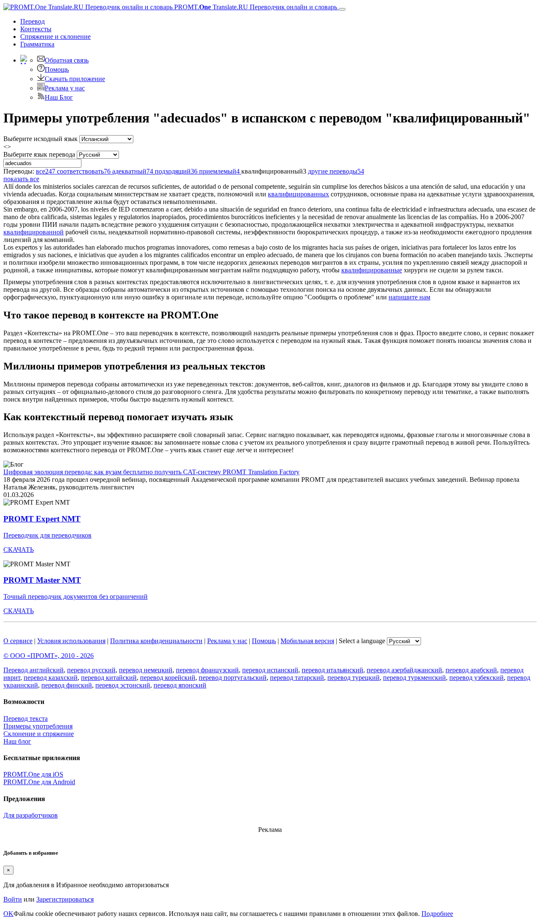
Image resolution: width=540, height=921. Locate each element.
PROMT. (255, 7)
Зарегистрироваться (65, 899)
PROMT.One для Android (39, 781)
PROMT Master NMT (42, 580)
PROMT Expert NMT (42, 518)
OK (8, 913)
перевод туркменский (414, 677)
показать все (21, 178)
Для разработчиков (30, 815)
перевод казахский (51, 677)
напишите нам (409, 297)
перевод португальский (233, 677)
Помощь (57, 69)
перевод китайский (109, 677)
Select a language (362, 640)
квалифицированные (371, 270)
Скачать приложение (75, 78)
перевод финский (66, 685)
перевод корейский (167, 677)
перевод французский (207, 670)
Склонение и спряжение (38, 733)
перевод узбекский (476, 677)
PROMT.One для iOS (33, 774)
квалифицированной (33, 232)
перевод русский (91, 670)
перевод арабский (471, 670)
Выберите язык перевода (39, 154)
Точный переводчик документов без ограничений (75, 596)
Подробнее (437, 913)
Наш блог (17, 741)
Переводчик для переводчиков (47, 535)
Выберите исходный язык (40, 138)
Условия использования (71, 640)
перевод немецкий (146, 670)
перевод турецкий (353, 677)
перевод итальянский (332, 670)
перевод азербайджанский (404, 670)
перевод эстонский (122, 685)
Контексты (35, 29)
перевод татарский (297, 677)
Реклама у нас (65, 88)
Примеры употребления (38, 726)
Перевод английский (33, 670)
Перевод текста (25, 718)
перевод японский (180, 685)
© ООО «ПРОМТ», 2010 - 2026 (48, 655)
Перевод (32, 21)
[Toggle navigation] (342, 9)
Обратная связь (67, 60)
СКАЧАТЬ (18, 549)
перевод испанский (270, 670)
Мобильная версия (307, 640)
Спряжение (55, 36)
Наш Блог (59, 97)
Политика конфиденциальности (156, 640)
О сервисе (17, 640)
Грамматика (37, 44)
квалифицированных (298, 194)
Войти (12, 899)
